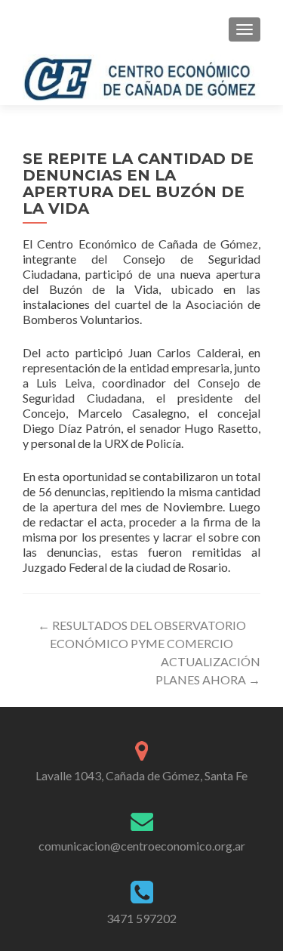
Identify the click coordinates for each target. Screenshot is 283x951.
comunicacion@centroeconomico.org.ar (141, 845)
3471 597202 (141, 918)
